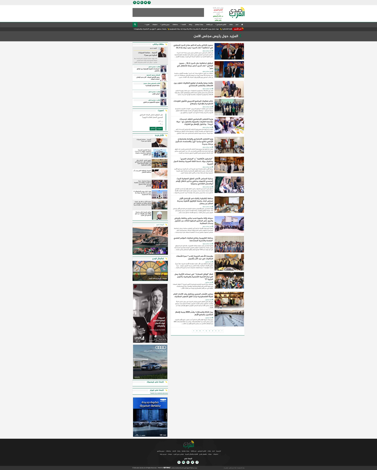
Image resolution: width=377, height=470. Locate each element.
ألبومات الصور (160, 225)
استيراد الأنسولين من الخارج (151, 102)
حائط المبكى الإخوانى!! (152, 86)
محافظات (175, 24)
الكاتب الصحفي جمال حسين (151, 83)
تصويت (159, 128)
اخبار (237, 24)
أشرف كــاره (153, 48)
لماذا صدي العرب (232, 468)
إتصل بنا (226, 468)
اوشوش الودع (203, 454)
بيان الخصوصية (240, 468)
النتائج (153, 128)
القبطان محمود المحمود (153, 75)
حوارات (210, 454)
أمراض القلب (156, 94)
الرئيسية (218, 451)
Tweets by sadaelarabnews (159, 393)
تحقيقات (154, 24)
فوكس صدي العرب (178, 454)
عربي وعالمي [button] (165, 24)
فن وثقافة (209, 24)
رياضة (190, 24)
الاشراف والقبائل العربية (191, 454)
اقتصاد (174, 451)
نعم (159, 121)
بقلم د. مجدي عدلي (154, 67)
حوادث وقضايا (199, 24)
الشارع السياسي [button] (221, 24)
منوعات (170, 454)
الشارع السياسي (202, 451)
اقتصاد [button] (184, 24)
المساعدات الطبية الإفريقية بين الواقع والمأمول (148, 70)
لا (160, 124)
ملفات (231, 24)
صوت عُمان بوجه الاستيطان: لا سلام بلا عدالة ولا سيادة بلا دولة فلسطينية (224, 29)
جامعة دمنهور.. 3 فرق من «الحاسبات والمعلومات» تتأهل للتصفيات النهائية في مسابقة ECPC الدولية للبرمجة (159, 29)
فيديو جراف (163, 454)
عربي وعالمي (160, 451)
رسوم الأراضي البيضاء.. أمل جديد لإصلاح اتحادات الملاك (148, 78)
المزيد (147, 24)
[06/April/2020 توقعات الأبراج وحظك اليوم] (150, 271)
